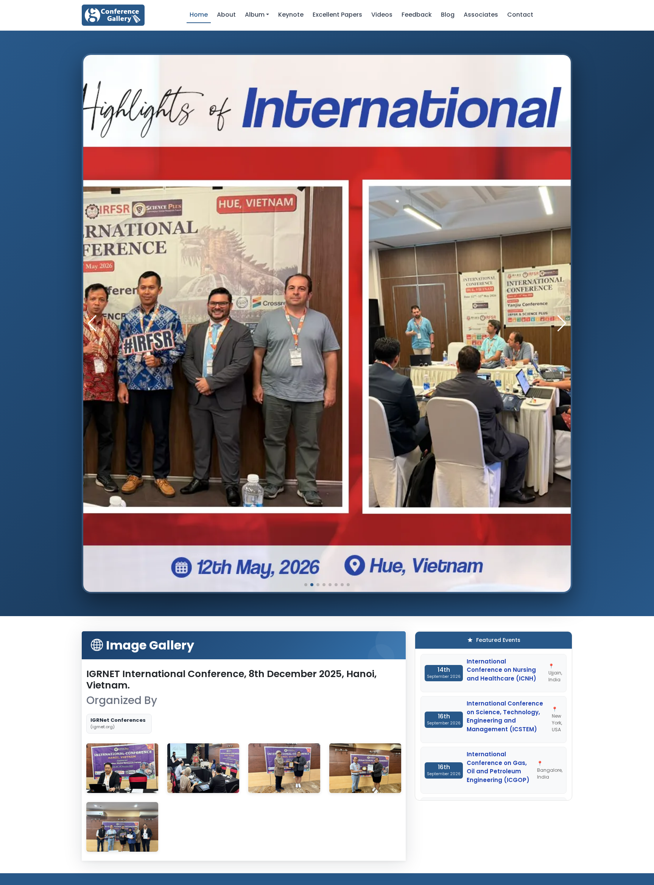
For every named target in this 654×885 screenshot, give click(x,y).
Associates (481, 14)
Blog (448, 14)
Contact (520, 14)
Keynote (291, 14)
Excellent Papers (337, 14)
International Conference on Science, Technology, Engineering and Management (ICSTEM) (505, 716)
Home (199, 14)
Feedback (417, 14)
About (226, 14)
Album (255, 14)
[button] (562, 323)
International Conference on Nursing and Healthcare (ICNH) (501, 669)
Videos (381, 14)
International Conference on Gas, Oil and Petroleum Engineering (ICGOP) (498, 767)
